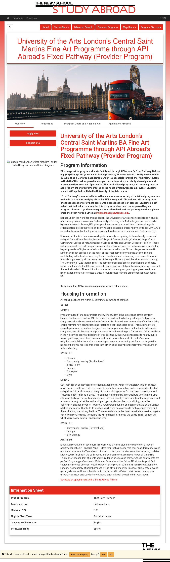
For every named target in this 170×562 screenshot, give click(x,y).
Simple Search (61, 27)
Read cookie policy (79, 554)
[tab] (20, 124)
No (111, 554)
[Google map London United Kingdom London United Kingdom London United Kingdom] (33, 179)
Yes (103, 554)
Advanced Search (83, 27)
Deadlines (31, 18)
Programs (18, 18)
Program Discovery (151, 27)
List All (45, 27)
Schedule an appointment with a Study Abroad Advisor (89, 479)
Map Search (129, 27)
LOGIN (162, 18)
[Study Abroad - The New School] (85, 7)
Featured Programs (107, 27)
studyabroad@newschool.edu (112, 213)
